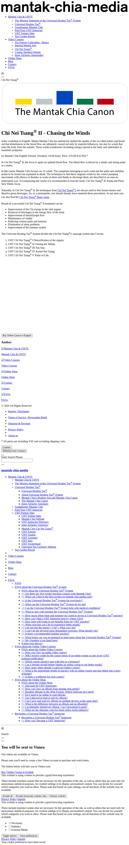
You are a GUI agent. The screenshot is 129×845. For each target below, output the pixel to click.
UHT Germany (30, 537)
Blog (10, 61)
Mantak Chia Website (33, 519)
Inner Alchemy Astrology (35, 503)
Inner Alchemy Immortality (29, 55)
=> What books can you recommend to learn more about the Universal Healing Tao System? (71, 637)
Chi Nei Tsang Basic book (34, 197)
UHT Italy (27, 540)
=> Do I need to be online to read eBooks (44, 694)
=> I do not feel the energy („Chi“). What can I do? (49, 627)
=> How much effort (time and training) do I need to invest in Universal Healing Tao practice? (72, 615)
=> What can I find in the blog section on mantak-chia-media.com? (57, 596)
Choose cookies (57, 796)
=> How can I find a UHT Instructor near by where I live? (52, 618)
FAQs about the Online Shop (30, 679)
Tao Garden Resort (25, 36)
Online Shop (15, 58)
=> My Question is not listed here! (40, 640)
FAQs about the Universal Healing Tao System (40, 587)
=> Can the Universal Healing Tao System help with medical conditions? (61, 608)
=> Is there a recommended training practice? (45, 633)
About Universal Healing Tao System (42, 494)
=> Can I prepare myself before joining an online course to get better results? (62, 664)
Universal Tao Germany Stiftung (39, 546)
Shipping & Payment (19, 423)
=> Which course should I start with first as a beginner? (51, 661)
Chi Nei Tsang (23, 49)
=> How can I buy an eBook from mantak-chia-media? (51, 688)
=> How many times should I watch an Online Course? (51, 667)
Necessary (16, 823)
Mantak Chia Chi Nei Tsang (37, 528)
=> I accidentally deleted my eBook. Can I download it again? (54, 707)
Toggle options (10, 836)
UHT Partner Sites (24, 33)
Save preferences (28, 836)
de (2, 73)
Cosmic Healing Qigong (28, 52)
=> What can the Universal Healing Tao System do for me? (54, 604)
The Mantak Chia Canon (35, 500)
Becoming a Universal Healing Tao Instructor (40, 713)
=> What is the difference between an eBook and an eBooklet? (55, 704)
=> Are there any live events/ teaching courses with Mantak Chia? (56, 593)
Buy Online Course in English (17, 335)
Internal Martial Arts (25, 45)
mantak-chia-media (14, 470)
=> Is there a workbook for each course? (43, 676)
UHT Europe (29, 531)
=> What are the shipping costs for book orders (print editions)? (55, 710)
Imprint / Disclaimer (18, 411)
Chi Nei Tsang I (66, 190)
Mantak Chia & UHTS (20, 16)
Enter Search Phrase (12, 457)
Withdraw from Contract (14, 451)
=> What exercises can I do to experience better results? (51, 624)
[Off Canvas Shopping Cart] (2, 76)
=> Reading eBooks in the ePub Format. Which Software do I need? (58, 691)
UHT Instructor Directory (35, 522)
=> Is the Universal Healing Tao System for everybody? (52, 600)
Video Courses (16, 39)
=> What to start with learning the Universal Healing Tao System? (57, 611)
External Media (19, 829)
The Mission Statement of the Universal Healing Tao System (48, 20)
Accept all (7, 796)
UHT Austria (28, 534)
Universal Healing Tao (27, 24)
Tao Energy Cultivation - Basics (32, 42)
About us (13, 435)
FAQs (11, 67)
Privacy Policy (16, 429)
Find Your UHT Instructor (28, 30)
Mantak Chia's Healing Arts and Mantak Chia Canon (50, 497)
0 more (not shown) (32, 643)
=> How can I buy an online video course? (44, 652)
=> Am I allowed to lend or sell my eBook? (45, 697)
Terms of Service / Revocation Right (27, 417)
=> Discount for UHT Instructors (39, 685)
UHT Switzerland (31, 543)
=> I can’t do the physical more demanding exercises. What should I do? (60, 630)
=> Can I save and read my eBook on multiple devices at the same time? (60, 700)
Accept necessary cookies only (31, 796)
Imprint (21, 799)
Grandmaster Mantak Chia (29, 27)
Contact (12, 64)
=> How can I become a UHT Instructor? (44, 720)
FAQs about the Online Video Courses (35, 646)
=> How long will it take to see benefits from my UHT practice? (56, 621)
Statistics (16, 826)
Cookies (7, 447)
